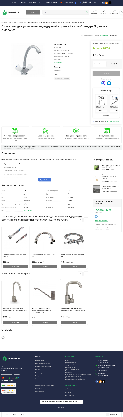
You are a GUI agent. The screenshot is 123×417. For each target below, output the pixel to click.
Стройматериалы (40, 360)
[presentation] (80, 219)
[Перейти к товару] (27, 60)
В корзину (15, 266)
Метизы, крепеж (40, 373)
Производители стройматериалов (75, 379)
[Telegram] (109, 83)
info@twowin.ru (101, 221)
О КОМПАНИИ (69, 356)
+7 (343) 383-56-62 (89, 2)
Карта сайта (68, 372)
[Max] (103, 83)
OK (80, 401)
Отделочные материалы (42, 363)
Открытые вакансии (71, 367)
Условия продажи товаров (73, 376)
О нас (67, 360)
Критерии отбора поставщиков (74, 378)
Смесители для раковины (62, 78)
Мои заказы (68, 392)
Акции (67, 365)
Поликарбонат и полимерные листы (46, 382)
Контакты (17, 374)
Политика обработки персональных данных (78, 374)
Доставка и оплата (6, 374)
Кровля (37, 369)
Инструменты (39, 376)
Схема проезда (69, 364)
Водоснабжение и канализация (44, 385)
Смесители (22, 22)
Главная (4, 22)
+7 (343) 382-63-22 (103, 362)
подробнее (44, 180)
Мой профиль (69, 389)
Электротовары (39, 391)
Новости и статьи (70, 371)
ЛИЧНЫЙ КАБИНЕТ (71, 385)
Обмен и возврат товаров (72, 369)
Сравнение (114, 35)
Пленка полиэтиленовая (42, 379)
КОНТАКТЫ (99, 356)
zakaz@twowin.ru (102, 370)
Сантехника (13, 22)
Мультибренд (28, 210)
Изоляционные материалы (43, 366)
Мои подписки (69, 395)
